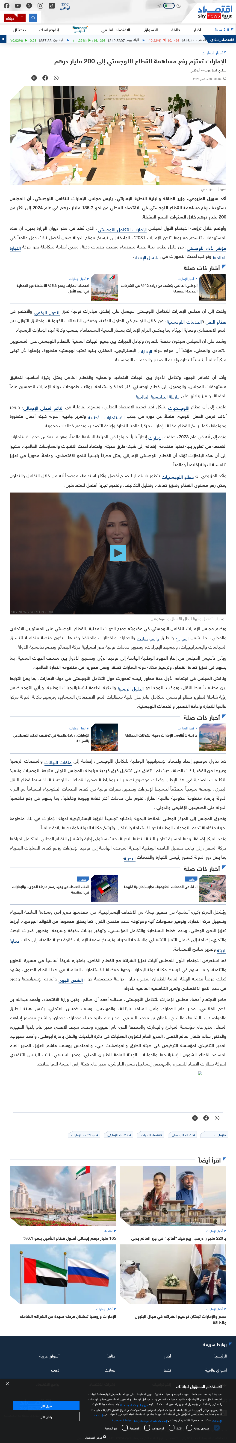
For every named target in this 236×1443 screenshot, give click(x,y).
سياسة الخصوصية (122, 1419)
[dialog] (118, 1411)
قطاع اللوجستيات (178, 476)
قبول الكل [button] (46, 1405)
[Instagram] (40, 5)
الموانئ (182, 638)
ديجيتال (19, 29)
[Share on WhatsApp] (56, 78)
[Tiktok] (51, 5)
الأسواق (151, 29)
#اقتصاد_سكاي (222, 39)
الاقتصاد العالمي (115, 29)
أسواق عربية (49, 1355)
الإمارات (145, 351)
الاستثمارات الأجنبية (106, 417)
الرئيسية (222, 29)
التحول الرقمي (47, 312)
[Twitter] (29, 5)
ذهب (55, 1369)
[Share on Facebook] (45, 78)
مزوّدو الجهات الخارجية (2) (134, 1404)
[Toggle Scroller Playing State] (3, 39)
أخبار (167, 1355)
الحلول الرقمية (131, 688)
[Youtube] (18, 6)
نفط (167, 1369)
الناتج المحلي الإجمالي (43, 407)
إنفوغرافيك (49, 29)
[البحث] (33, 18)
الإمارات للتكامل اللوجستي (122, 229)
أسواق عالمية (216, 1369)
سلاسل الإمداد (147, 257)
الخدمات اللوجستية (184, 321)
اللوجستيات (178, 407)
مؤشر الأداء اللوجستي (206, 247)
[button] (65, 5)
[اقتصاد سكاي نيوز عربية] (208, 13)
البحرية (130, 858)
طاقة (111, 1355)
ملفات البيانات (58, 761)
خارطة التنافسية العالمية (158, 396)
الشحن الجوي (71, 979)
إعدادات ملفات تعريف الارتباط (150, 1420)
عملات (32, 39)
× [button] (7, 1384)
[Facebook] (6, 5)
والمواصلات (148, 638)
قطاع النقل (216, 321)
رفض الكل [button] (46, 1416)
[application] (118, 553)
